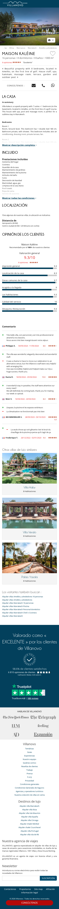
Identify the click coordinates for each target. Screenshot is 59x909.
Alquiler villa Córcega (29, 820)
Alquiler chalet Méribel (29, 824)
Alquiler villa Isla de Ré (29, 834)
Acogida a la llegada (11, 287)
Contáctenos (10, 889)
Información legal (29, 892)
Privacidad (29, 780)
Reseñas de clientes (29, 766)
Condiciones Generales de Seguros (29, 787)
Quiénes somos (29, 763)
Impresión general (11, 266)
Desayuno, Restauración (13, 308)
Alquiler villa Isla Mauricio (29, 813)
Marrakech (32, 48)
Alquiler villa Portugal (30, 831)
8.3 (55, 273)
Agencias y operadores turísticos (29, 791)
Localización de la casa (13, 273)
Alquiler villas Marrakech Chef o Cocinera (19, 613)
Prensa (30, 773)
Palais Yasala (29, 577)
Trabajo (29, 770)
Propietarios (25, 889)
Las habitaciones (10, 294)
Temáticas (29, 748)
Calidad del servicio (11, 301)
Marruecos (21, 48)
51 (52, 40)
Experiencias (29, 755)
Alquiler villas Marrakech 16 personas (18, 603)
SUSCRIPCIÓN (48, 878)
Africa (11, 48)
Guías (29, 752)
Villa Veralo (29, 532)
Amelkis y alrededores (48, 48)
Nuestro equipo (29, 759)
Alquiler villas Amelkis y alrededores (17, 600)
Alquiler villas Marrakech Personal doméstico (21, 609)
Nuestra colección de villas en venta (29, 795)
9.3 (55, 266)
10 (56, 301)
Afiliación (50, 889)
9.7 (55, 280)
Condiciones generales (29, 784)
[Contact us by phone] (43, 85)
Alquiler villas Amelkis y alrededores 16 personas (22, 596)
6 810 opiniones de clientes (21, 672)
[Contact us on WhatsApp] (53, 85)
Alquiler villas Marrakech (12, 616)
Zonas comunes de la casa (14, 280)
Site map (38, 889)
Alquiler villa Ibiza (29, 809)
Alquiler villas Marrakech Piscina (15, 606)
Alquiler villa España (29, 816)
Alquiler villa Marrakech (29, 806)
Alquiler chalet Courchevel (29, 827)
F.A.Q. (29, 777)
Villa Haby (29, 487)
